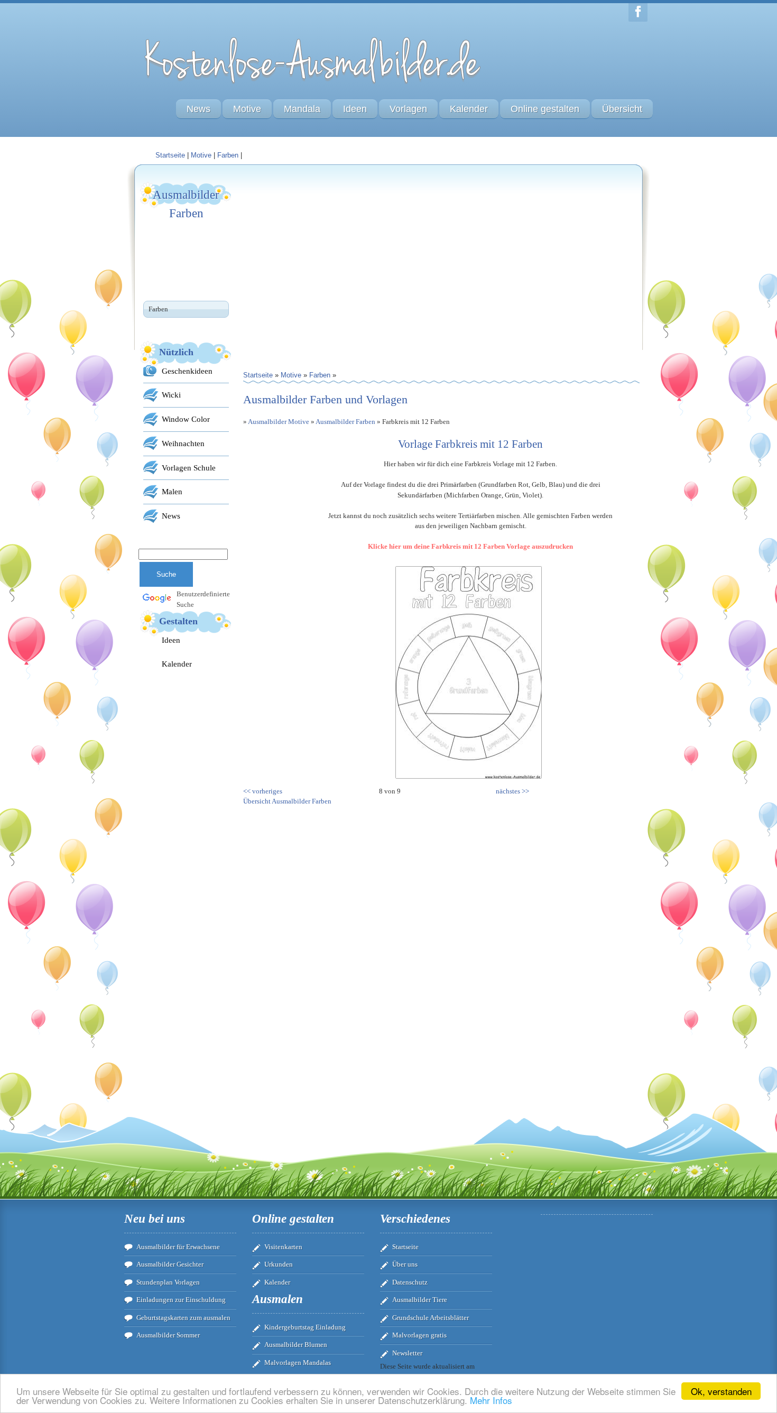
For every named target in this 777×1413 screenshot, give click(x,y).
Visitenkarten (283, 1247)
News (198, 109)
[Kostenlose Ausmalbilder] (313, 86)
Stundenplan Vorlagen (168, 1282)
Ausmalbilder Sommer (168, 1335)
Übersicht (622, 109)
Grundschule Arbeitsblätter (430, 1318)
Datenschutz (410, 1282)
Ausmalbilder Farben (345, 422)
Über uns (405, 1264)
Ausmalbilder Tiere (419, 1300)
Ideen (355, 109)
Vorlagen (408, 109)
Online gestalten (545, 109)
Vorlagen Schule (189, 467)
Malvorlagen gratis (419, 1335)
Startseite (405, 1247)
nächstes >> (512, 791)
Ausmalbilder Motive (278, 422)
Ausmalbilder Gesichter (170, 1264)
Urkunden (278, 1264)
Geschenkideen (187, 370)
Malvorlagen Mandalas (297, 1362)
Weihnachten (183, 443)
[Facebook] (638, 12)
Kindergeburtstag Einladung (305, 1327)
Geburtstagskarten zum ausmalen (183, 1318)
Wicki (171, 394)
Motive (247, 109)
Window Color (186, 418)
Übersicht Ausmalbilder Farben (287, 801)
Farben (227, 155)
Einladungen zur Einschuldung (181, 1300)
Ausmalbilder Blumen (295, 1345)
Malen (172, 491)
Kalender (469, 109)
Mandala (302, 109)
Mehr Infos (491, 1400)
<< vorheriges (262, 791)
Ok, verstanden (721, 1391)
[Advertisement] (342, 254)
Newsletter (407, 1353)
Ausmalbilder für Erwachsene (178, 1247)
